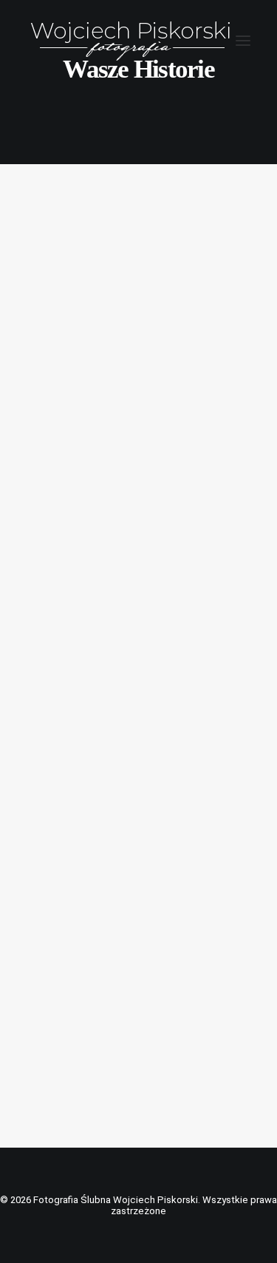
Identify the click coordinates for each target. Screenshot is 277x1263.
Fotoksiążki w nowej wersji (119, 705)
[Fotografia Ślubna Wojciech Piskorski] (131, 40)
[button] (243, 40)
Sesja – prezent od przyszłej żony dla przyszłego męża (133, 1021)
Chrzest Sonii (85, 395)
